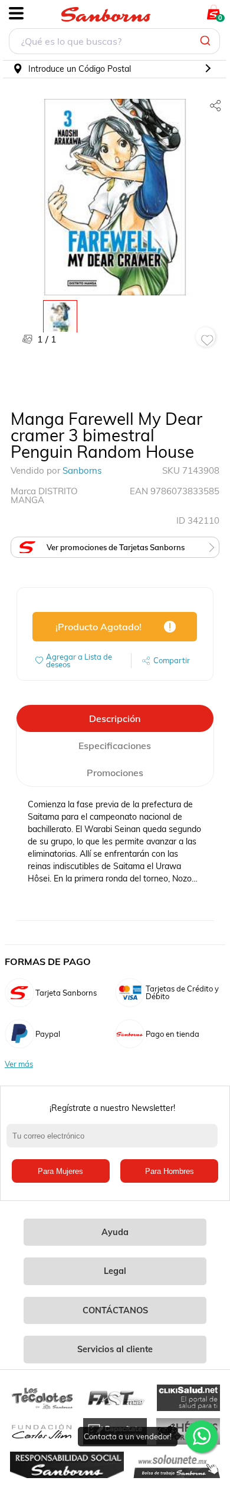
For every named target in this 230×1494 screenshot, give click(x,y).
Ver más (19, 1064)
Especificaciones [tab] (114, 745)
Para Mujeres (60, 1171)
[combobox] (114, 42)
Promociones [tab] (115, 772)
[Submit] (206, 41)
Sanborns (82, 470)
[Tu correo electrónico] (115, 1141)
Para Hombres (169, 1171)
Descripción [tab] (114, 718)
